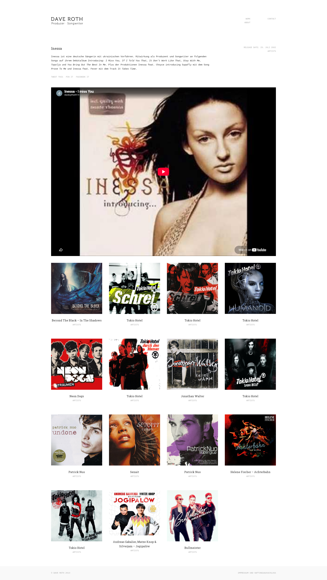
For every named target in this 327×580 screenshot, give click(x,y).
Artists (272, 51)
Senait (134, 472)
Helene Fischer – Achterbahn (250, 472)
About (247, 22)
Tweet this (57, 77)
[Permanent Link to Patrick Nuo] (76, 463)
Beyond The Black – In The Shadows (77, 320)
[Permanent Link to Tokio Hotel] (134, 312)
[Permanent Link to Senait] (134, 463)
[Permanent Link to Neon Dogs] (76, 387)
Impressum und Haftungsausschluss (257, 573)
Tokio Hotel (135, 320)
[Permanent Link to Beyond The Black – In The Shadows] (76, 312)
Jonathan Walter (192, 396)
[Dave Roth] (67, 26)
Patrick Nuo (76, 472)
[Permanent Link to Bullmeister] (192, 539)
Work (248, 19)
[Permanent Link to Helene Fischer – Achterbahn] (250, 463)
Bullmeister (192, 548)
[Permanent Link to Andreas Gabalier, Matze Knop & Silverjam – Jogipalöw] (134, 533)
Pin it (69, 77)
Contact (272, 19)
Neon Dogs (76, 396)
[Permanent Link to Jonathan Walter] (192, 387)
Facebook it (82, 77)
